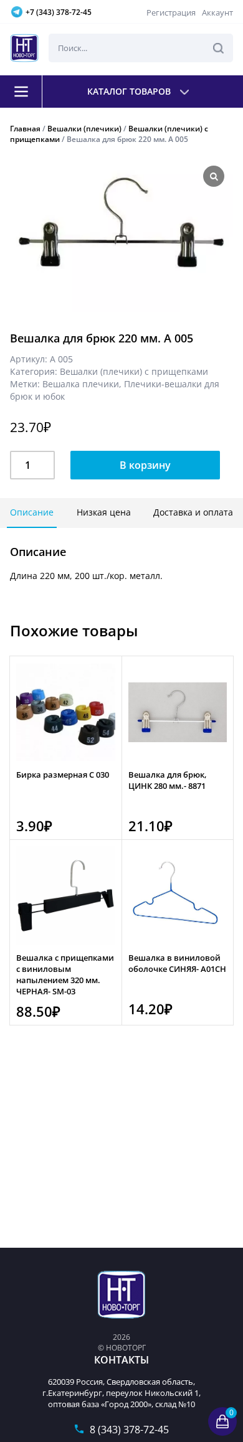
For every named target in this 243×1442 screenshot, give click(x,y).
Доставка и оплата (193, 512)
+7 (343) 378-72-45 (59, 12)
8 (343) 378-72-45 (129, 1429)
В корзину (145, 465)
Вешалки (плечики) (84, 128)
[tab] (32, 513)
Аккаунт (217, 12)
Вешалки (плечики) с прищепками (134, 371)
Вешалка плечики (80, 384)
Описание (32, 512)
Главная (25, 128)
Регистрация (171, 12)
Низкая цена (104, 512)
